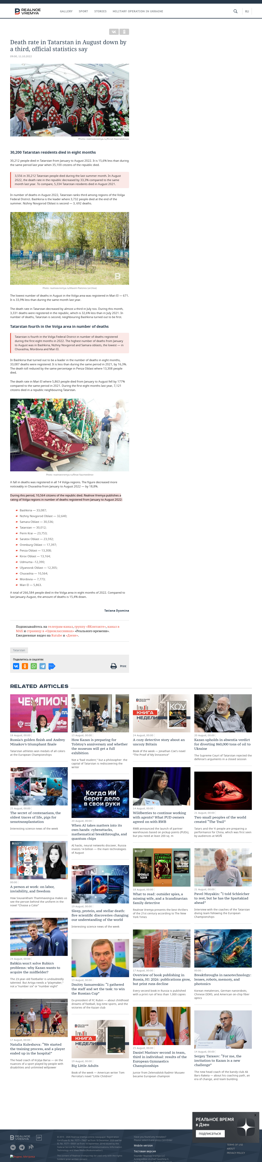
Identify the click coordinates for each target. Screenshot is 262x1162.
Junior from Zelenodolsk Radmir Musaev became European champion (160, 1064)
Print (123, 666)
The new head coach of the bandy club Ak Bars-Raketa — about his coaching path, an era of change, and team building (222, 1067)
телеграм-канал (60, 626)
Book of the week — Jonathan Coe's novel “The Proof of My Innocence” (159, 747)
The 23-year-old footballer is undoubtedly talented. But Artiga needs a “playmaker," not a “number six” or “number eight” (37, 974)
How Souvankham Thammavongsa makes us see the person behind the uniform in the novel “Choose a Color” (38, 896)
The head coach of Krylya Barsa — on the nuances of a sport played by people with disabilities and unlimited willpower (37, 1055)
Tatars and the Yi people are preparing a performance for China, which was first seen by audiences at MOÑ (222, 826)
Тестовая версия (145, 1151)
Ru (247, 11)
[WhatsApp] (34, 666)
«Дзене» (72, 635)
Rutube (56, 635)
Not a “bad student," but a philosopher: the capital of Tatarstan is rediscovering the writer (100, 753)
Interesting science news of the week (35, 820)
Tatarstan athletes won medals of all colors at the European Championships (37, 747)
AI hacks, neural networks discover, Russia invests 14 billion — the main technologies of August (99, 838)
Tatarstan (19, 650)
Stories (100, 11)
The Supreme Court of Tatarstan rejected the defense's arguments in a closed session (223, 749)
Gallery (66, 11)
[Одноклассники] (124, 32)
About (231, 1148)
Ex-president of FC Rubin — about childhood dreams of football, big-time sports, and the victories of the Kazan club (100, 995)
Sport (83, 11)
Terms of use (235, 1144)
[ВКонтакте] (114, 32)
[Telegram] (43, 666)
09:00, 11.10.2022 (21, 56)
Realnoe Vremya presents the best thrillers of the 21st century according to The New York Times (160, 905)
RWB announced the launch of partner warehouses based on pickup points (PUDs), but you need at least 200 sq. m (161, 824)
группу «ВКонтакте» (90, 626)
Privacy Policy (236, 1153)
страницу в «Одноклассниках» (50, 631)
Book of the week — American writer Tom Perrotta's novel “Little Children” (98, 1070)
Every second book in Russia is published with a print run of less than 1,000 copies (161, 984)
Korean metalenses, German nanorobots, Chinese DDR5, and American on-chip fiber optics (222, 986)
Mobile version (143, 1145)
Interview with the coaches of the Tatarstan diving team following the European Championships (222, 905)
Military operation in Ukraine (138, 11)
